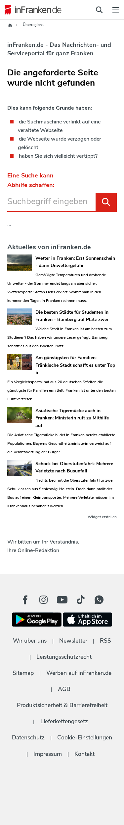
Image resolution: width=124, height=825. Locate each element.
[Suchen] (106, 202)
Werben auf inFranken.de (78, 673)
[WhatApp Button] (99, 600)
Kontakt (84, 754)
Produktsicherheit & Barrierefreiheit (62, 705)
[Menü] (115, 10)
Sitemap (23, 673)
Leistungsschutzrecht (64, 657)
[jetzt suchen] (99, 10)
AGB (64, 689)
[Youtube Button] (62, 600)
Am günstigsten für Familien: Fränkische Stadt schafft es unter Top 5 (75, 365)
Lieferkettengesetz (64, 721)
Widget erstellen (102, 516)
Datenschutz (28, 737)
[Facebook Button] (25, 600)
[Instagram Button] (44, 601)
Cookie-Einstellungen (84, 737)
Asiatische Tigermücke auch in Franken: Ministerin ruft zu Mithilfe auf (72, 418)
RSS (105, 641)
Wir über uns (30, 641)
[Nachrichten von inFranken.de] (31, 10)
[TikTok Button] (81, 600)
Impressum (47, 754)
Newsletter (73, 641)
